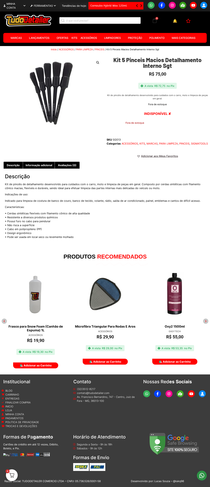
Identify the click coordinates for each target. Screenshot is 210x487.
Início (54, 49)
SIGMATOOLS (199, 143)
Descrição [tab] (13, 165)
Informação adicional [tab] (39, 165)
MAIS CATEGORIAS (183, 37)
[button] (141, 5)
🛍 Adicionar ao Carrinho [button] (45, 361)
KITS (74, 37)
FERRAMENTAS (43, 5)
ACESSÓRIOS (89, 37)
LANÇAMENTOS (39, 37)
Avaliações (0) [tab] (67, 165)
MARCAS (16, 37)
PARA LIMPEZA (84, 49)
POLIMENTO (157, 37)
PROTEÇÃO (135, 37)
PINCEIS (99, 49)
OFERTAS (62, 37)
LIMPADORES (112, 37)
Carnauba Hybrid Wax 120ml (108, 5)
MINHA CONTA (11, 5)
